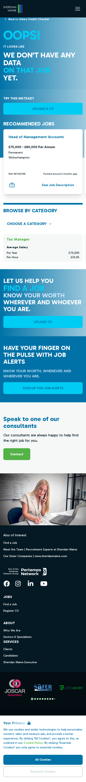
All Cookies (43, 759)
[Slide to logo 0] (32, 699)
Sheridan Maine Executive (20, 662)
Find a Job (10, 543)
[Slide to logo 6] (47, 699)
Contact (16, 454)
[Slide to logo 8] (52, 699)
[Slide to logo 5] (45, 699)
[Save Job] (12, 185)
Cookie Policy (33, 743)
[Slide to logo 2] (37, 699)
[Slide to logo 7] (50, 699)
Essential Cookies (43, 771)
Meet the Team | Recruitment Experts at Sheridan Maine (40, 549)
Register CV (11, 611)
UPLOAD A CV (43, 109)
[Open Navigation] (78, 9)
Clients (7, 649)
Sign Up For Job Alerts (43, 388)
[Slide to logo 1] (35, 699)
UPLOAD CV (43, 322)
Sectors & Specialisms (17, 637)
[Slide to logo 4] (42, 699)
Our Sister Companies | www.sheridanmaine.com (35, 556)
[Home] (13, 9)
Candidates (10, 655)
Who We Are (11, 630)
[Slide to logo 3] (40, 699)
